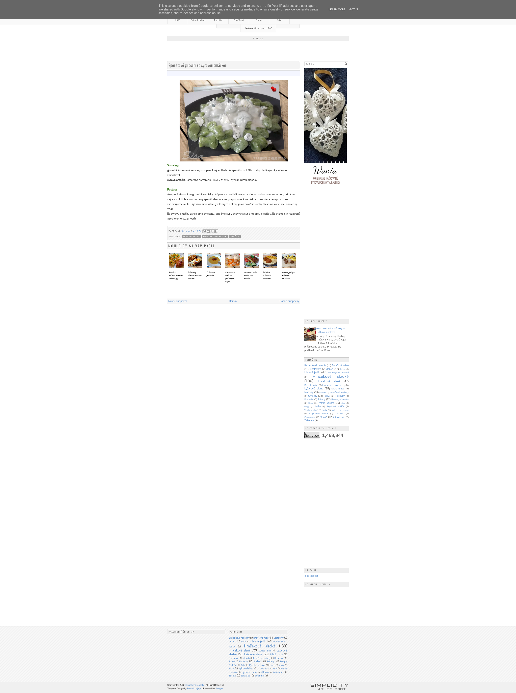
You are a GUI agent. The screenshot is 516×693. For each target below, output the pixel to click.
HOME (177, 20)
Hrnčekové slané (215, 236)
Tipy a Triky (218, 20)
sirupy (306, 407)
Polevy (327, 396)
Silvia (186, 231)
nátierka (322, 392)
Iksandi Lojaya (194, 688)
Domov (233, 301)
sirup (343, 403)
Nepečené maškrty (339, 392)
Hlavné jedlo (191, 236)
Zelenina (309, 420)
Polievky (340, 395)
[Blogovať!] (208, 231)
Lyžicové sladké (332, 385)
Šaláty (318, 406)
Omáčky (235, 236)
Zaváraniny (309, 417)
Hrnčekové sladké (331, 376)
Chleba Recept (309, 575)
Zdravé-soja (339, 417)
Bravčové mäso (340, 365)
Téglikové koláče (335, 406)
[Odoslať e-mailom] (204, 231)
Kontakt (279, 20)
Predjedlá (308, 399)
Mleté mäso (338, 388)
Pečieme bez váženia (198, 20)
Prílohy (322, 399)
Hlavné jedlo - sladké (338, 372)
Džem (342, 369)
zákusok (339, 413)
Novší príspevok (177, 301)
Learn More (337, 9)
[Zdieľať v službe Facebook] (216, 231)
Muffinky (308, 392)
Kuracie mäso (311, 385)
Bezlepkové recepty (315, 365)
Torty (324, 410)
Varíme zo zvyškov (340, 410)
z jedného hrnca (318, 413)
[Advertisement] (258, 52)
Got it (353, 9)
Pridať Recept (239, 20)
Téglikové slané (311, 410)
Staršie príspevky (289, 301)
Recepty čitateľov (340, 399)
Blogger (219, 688)
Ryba (310, 403)
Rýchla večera (326, 403)
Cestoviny (315, 369)
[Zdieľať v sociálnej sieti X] (212, 231)
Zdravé (323, 417)
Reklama (259, 20)
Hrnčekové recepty (194, 685)
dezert (329, 369)
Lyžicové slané (314, 388)
